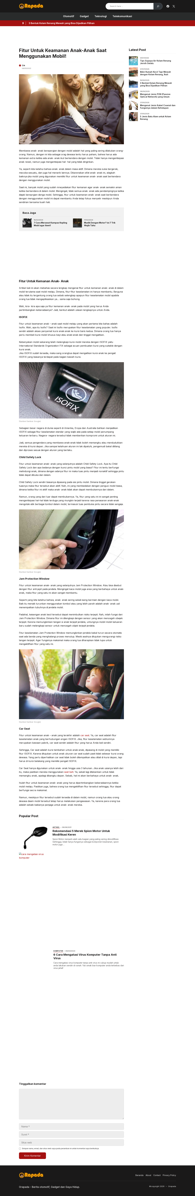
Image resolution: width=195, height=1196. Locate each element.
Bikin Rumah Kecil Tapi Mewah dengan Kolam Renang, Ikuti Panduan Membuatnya (155, 74)
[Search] (157, 6)
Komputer (58, 951)
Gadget (84, 16)
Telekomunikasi (122, 16)
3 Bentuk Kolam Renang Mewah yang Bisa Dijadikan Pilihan (156, 84)
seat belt (68, 772)
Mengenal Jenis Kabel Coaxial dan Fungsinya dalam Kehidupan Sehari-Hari (157, 108)
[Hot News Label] (22, 23)
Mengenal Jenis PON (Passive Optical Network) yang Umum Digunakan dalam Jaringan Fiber (85, 23)
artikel (56, 827)
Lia (23, 65)
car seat (85, 735)
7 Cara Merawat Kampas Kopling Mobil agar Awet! (50, 224)
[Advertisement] (88, 36)
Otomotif (68, 16)
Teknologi (101, 16)
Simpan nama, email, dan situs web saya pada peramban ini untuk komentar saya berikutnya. (60, 1148)
